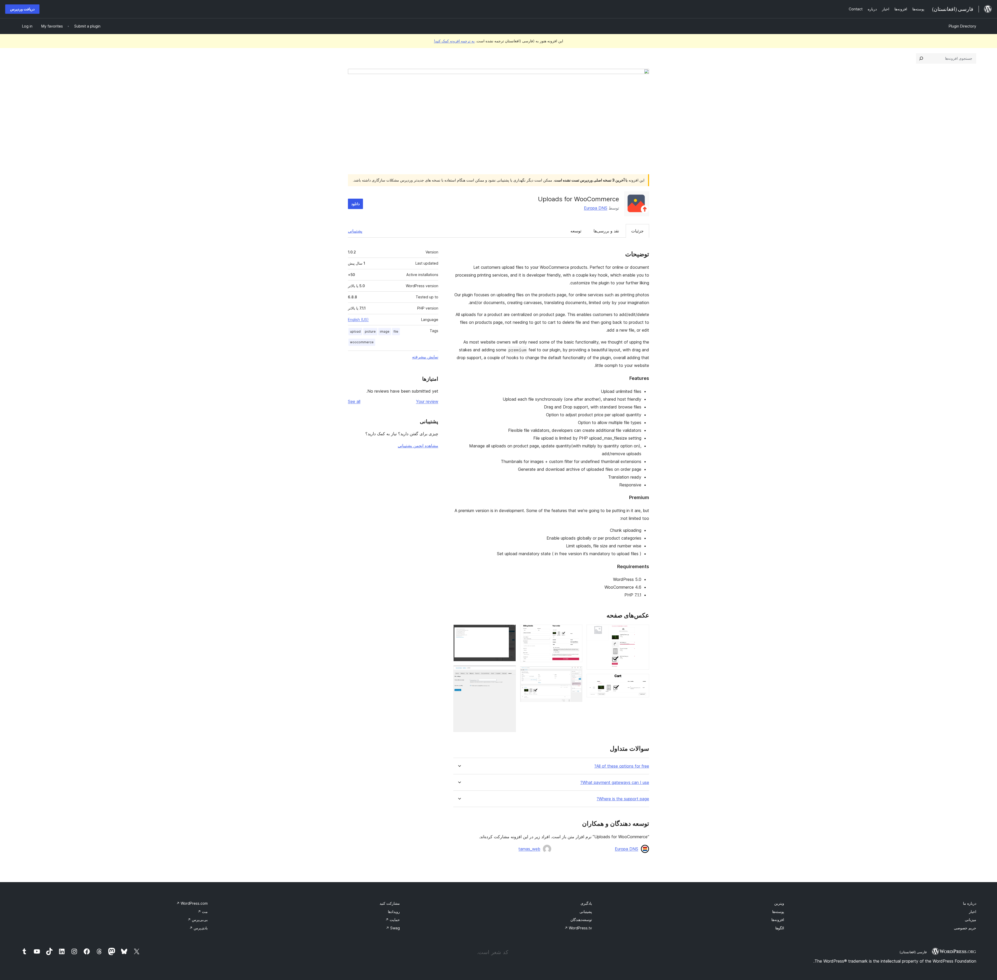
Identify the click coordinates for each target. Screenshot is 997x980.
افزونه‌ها (777, 919)
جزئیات (637, 230)
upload (355, 331)
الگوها (779, 928)
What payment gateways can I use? (614, 782)
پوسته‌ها (778, 911)
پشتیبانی (355, 230)
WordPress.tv (578, 928)
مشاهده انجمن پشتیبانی (418, 445)
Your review (427, 401)
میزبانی (970, 919)
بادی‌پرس (198, 928)
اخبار (972, 911)
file (396, 331)
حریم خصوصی (965, 928)
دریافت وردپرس (22, 9)
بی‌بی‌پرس (197, 919)
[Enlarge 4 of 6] (575, 673)
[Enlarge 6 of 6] (508, 672)
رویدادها (394, 911)
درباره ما (969, 903)
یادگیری (586, 903)
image (384, 331)
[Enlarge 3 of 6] (575, 631)
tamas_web (529, 848)
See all (354, 401)
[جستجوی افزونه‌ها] (921, 58)
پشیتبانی (586, 911)
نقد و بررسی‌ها (606, 230)
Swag (393, 928)
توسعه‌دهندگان (581, 919)
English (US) (358, 319)
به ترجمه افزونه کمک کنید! (454, 41)
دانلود (355, 204)
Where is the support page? (623, 798)
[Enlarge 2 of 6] (642, 680)
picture (370, 331)
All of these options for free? (621, 766)
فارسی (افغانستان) (913, 952)
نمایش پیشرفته (425, 356)
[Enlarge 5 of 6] (508, 631)
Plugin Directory (962, 26)
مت (203, 911)
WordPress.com (192, 903)
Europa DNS (595, 208)
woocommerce (362, 342)
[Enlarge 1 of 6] (642, 631)
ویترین (779, 903)
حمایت (392, 919)
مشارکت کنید (390, 903)
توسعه (575, 230)
